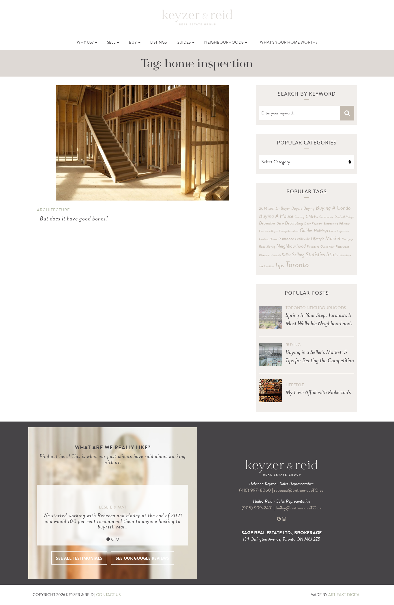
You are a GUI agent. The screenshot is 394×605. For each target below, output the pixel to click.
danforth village (344, 216)
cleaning (299, 216)
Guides (184, 42)
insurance (286, 238)
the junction (266, 266)
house (273, 239)
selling (298, 254)
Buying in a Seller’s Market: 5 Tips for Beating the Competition (320, 356)
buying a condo (333, 207)
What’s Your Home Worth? (288, 42)
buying (309, 208)
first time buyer (268, 231)
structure (345, 255)
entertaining (331, 223)
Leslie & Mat (113, 507)
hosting (264, 239)
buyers (296, 208)
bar (277, 208)
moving (271, 246)
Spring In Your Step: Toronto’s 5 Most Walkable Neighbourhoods (319, 319)
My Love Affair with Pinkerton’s (318, 392)
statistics (315, 254)
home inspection (339, 231)
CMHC (312, 216)
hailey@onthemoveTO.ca (299, 507)
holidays (321, 230)
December (267, 223)
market (333, 238)
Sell (111, 42)
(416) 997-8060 (255, 490)
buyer (285, 208)
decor (280, 223)
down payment (313, 223)
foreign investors (289, 231)
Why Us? (85, 42)
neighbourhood (291, 246)
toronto (297, 264)
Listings (158, 42)
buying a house (276, 215)
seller (286, 255)
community (326, 216)
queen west (327, 246)
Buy (133, 42)
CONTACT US (108, 595)
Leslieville (302, 238)
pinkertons (313, 246)
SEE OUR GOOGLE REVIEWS (142, 558)
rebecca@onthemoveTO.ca (299, 490)
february (344, 223)
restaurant (342, 246)
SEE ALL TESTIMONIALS (79, 558)
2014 (263, 208)
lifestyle (317, 238)
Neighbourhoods (224, 42)
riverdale (264, 255)
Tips (279, 265)
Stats (332, 254)
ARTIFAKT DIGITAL (344, 595)
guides (306, 230)
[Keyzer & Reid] (197, 17)
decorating (294, 223)
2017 (271, 208)
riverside (276, 255)
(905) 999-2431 (257, 507)
